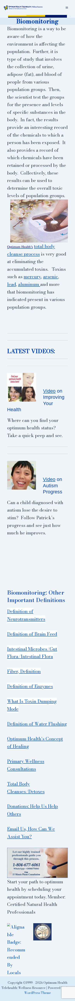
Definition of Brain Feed (32, 634)
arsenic (50, 276)
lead (11, 284)
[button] (70, 16)
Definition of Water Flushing (37, 723)
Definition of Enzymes (30, 686)
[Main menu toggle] (67, 7)
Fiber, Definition (24, 671)
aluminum (29, 284)
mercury (32, 276)
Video (49, 391)
